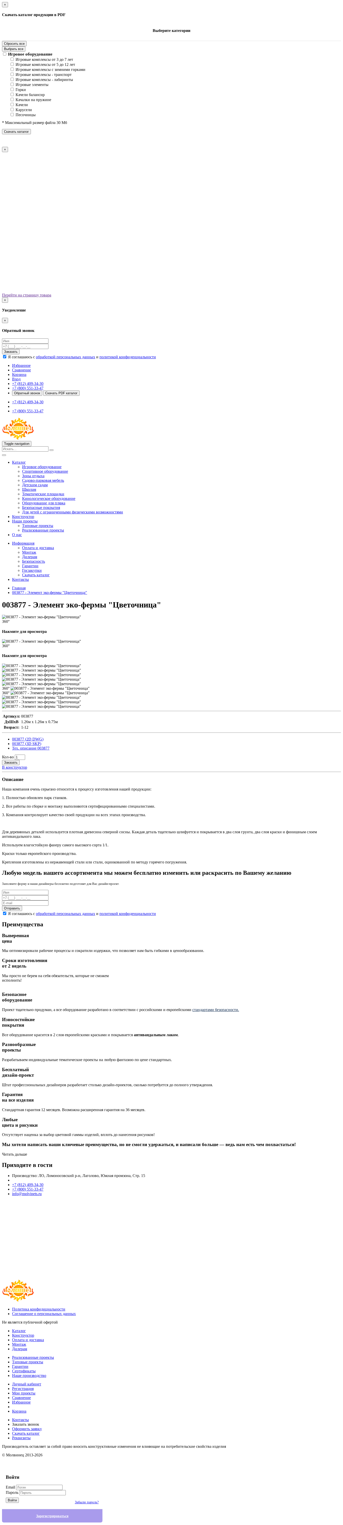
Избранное (21, 1402)
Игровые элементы (32, 84)
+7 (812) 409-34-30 (27, 383)
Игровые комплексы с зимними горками (50, 69)
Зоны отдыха (33, 476)
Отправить (12, 908)
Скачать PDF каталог (61, 393)
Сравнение (21, 1398)
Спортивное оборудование (45, 471)
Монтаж (29, 552)
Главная (19, 588)
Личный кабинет (26, 1384)
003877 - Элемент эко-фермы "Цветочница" (49, 592)
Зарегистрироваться (52, 1516)
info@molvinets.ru (27, 1194)
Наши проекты (25, 521)
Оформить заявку (27, 1429)
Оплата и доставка (38, 548)
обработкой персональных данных (65, 357)
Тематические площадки (43, 494)
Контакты (20, 579)
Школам (29, 489)
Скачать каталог (16, 132)
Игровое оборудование (30, 54)
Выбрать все (13, 49)
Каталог (19, 462)
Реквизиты (21, 1438)
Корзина (19, 1411)
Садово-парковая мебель (43, 480)
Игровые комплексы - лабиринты (44, 79)
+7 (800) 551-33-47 (27, 388)
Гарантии (30, 566)
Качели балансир (30, 95)
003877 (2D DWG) (27, 739)
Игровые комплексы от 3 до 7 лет (44, 59)
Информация (23, 543)
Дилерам (29, 557)
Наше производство (29, 1375)
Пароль (12, 1492)
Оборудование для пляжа (43, 503)
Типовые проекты (37, 526)
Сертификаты (24, 1371)
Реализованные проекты (43, 530)
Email (10, 1487)
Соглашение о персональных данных (44, 1314)
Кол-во (8, 757)
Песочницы (26, 115)
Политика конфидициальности (38, 1309)
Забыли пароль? (87, 1502)
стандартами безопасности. (215, 1010)
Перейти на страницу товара (26, 295)
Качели (22, 105)
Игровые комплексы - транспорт (44, 74)
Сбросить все (14, 44)
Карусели (24, 110)
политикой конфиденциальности (127, 357)
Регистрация (23, 1388)
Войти (12, 1500)
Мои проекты (23, 1393)
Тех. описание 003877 (30, 748)
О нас (17, 535)
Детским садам (35, 485)
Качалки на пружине (33, 100)
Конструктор (23, 516)
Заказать (11, 352)
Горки (21, 90)
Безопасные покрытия (41, 507)
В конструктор (14, 767)
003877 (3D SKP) (26, 744)
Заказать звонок (25, 1424)
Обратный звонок (27, 393)
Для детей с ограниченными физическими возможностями (72, 512)
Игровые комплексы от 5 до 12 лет (45, 64)
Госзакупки (32, 570)
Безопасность (33, 561)
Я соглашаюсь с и (82, 357)
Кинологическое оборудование (48, 498)
